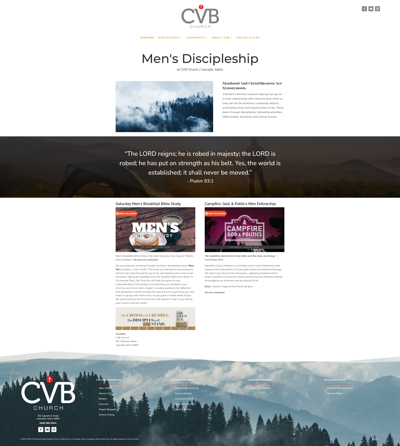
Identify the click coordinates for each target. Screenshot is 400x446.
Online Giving (248, 37)
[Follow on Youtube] (370, 8)
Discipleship (169, 37)
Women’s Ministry (185, 404)
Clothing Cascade (261, 388)
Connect (104, 404)
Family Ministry (183, 393)
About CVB (221, 37)
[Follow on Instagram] (377, 8)
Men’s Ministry (183, 409)
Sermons (147, 37)
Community (195, 37)
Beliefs (103, 399)
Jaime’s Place (334, 393)
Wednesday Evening (186, 388)
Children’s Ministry (185, 399)
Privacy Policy (133, 439)
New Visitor (105, 388)
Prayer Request (107, 409)
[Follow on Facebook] (364, 8)
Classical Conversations (340, 388)
